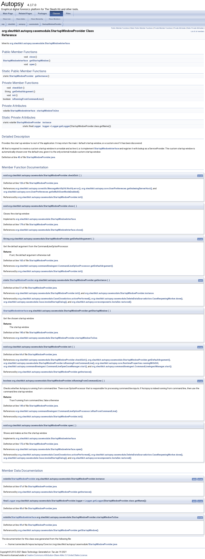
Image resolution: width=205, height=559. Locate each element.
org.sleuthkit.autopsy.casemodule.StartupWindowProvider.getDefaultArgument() (129, 360)
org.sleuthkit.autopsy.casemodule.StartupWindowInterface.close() (49, 230)
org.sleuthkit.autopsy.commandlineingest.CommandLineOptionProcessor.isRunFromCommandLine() (66, 411)
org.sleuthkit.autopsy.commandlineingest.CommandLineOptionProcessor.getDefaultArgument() (64, 266)
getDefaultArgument (22, 91)
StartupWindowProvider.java (40, 157)
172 (21, 444)
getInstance (41, 76)
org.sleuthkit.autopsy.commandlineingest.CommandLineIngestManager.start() (132, 366)
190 (21, 332)
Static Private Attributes (195, 28)
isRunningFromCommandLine (27, 99)
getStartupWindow (38, 60)
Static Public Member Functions (141, 28)
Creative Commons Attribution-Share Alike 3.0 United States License (56, 555)
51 (20, 288)
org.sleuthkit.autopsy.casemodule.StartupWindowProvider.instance (119, 293)
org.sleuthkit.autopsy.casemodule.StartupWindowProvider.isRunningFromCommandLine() (48, 363)
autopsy (22, 24)
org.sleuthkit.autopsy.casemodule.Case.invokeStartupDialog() (35, 302)
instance (46, 122)
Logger (37, 126)
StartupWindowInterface (15, 60)
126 (21, 183)
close (32, 57)
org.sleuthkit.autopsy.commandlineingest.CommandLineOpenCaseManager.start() (45, 366)
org (3, 24)
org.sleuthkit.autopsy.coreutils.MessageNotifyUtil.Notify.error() (48, 188)
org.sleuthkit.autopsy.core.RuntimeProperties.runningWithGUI (126, 363)
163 (21, 260)
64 (20, 354)
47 (20, 486)
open (31, 64)
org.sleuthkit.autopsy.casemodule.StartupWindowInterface (40, 43)
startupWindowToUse (48, 111)
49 (20, 525)
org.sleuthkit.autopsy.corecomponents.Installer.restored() (101, 302)
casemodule (34, 24)
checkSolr (17, 88)
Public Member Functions (120, 28)
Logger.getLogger (60, 126)
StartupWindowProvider (51, 24)
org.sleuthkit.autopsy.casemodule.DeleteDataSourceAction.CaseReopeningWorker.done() (136, 298)
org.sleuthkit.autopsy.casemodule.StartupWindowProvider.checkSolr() (51, 360)
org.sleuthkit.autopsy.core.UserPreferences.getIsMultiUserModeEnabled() (41, 192)
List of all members (197, 31)
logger (45, 126)
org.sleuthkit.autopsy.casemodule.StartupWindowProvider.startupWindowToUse (56, 338)
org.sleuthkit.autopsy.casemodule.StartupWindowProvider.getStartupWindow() (58, 530)
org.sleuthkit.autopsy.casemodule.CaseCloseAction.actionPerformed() (54, 298)
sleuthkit (11, 24)
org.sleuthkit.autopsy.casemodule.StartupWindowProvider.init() (50, 197)
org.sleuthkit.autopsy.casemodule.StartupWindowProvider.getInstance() (55, 372)
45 (19, 157)
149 (21, 406)
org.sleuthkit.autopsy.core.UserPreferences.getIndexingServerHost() (116, 188)
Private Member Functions (163, 28)
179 (21, 224)
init (14, 95)
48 (20, 508)
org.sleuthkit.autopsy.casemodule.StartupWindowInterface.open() (48, 449)
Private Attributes (180, 28)
